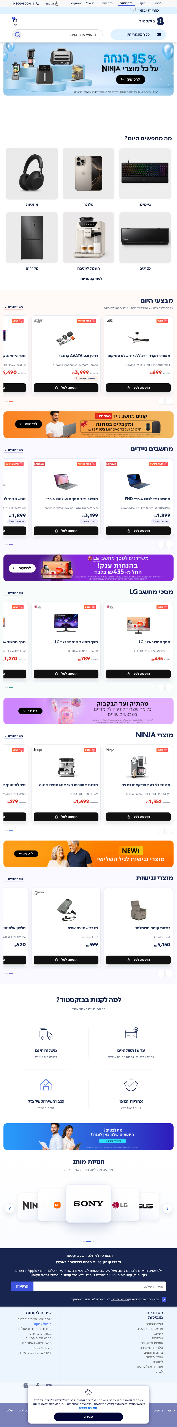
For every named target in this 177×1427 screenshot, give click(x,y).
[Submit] (17, 35)
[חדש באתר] (88, 69)
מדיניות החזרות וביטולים (35, 1328)
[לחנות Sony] (88, 1204)
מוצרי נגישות (154, 878)
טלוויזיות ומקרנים (151, 1347)
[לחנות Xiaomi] (57, 1205)
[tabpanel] (88, 86)
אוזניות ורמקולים (152, 1342)
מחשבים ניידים (151, 449)
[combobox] (57, 34)
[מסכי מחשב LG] (88, 568)
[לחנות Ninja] (34, 1206)
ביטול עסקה (43, 1323)
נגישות (49, 3)
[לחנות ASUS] (142, 1206)
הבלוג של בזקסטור (39, 1338)
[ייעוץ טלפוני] (88, 1136)
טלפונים (157, 1338)
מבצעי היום (156, 301)
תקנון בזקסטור (42, 1347)
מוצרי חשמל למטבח (154, 1359)
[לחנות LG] (119, 1205)
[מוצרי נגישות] (88, 854)
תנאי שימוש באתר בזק (36, 1342)
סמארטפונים (154, 1323)
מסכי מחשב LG (151, 592)
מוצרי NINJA (154, 735)
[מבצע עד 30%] (88, 424)
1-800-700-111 (23, 3)
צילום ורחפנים (153, 1352)
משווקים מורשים (40, 1333)
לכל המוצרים (15, 307)
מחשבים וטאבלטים (150, 1328)
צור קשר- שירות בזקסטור (35, 1319)
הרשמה (22, 1286)
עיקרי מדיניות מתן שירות (35, 1352)
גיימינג (158, 1333)
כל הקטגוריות (138, 34)
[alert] (88, 10)
